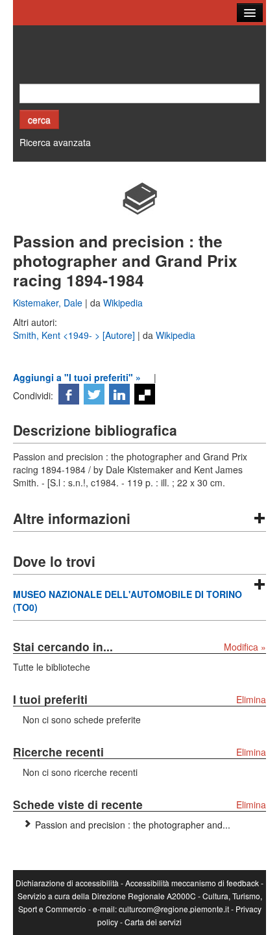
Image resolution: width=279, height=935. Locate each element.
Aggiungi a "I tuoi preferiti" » (77, 377)
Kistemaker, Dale (49, 302)
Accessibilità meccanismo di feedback (192, 882)
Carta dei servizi (153, 921)
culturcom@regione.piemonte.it (174, 908)
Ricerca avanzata (55, 142)
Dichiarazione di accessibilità (67, 882)
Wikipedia (123, 302)
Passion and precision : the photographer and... (132, 824)
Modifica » (245, 646)
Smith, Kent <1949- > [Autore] (75, 335)
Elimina (251, 699)
